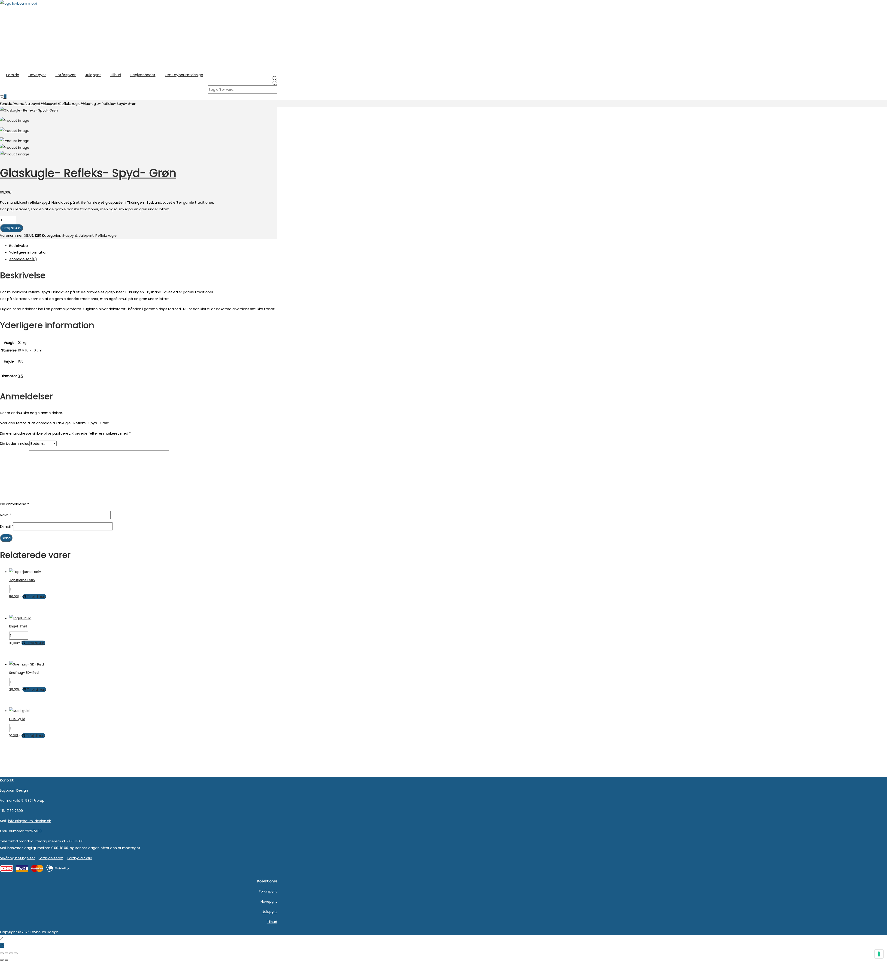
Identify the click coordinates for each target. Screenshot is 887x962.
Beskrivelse (18, 245)
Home (19, 103)
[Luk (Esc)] (16, 953)
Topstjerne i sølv (22, 580)
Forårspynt (268, 891)
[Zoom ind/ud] (2, 953)
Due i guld (17, 719)
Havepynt (269, 901)
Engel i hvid (18, 626)
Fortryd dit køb (79, 858)
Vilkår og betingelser (17, 858)
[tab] (143, 245)
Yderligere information (28, 252)
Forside (6, 103)
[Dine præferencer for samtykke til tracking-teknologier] (879, 954)
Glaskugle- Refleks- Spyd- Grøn (88, 173)
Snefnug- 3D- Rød (24, 672)
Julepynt (33, 103)
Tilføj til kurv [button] (36, 596)
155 (21, 361)
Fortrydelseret (51, 858)
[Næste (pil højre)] (6, 960)
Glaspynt (50, 103)
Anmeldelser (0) (23, 259)
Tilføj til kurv (11, 228)
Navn (5, 514)
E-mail (6, 526)
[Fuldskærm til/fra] (6, 953)
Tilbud (272, 921)
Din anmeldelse (14, 504)
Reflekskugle (70, 103)
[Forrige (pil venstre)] (2, 960)
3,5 (20, 375)
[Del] (11, 953)
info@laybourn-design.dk (29, 820)
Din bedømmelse (14, 443)
